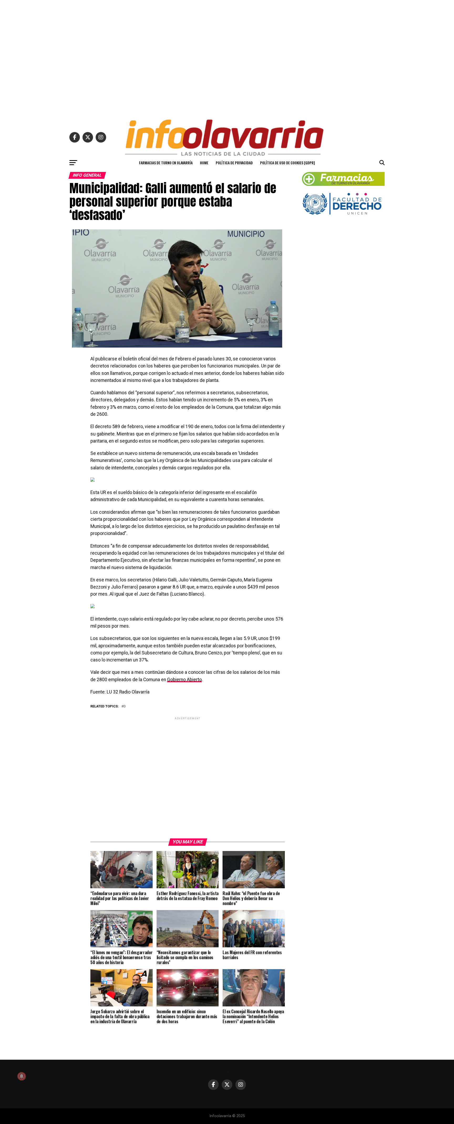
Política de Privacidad (234, 162)
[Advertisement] (227, 57)
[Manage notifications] (21, 1076)
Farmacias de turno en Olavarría (166, 162)
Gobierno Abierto (184, 679)
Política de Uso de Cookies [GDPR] (287, 162)
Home (204, 162)
